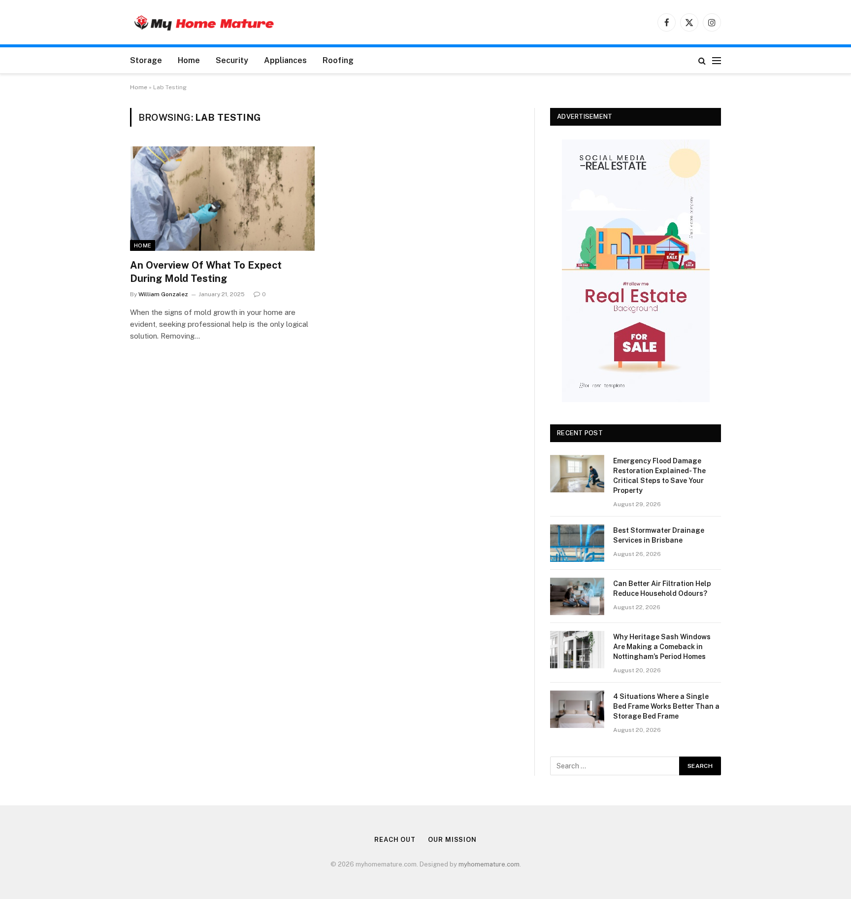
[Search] (702, 60)
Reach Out (395, 839)
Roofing (338, 60)
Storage (146, 60)
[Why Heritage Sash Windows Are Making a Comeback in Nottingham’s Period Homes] (577, 649)
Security (232, 60)
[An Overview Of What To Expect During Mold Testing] (222, 198)
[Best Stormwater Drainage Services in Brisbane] (577, 543)
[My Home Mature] (203, 22)
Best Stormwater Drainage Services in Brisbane (658, 535)
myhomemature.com (489, 864)
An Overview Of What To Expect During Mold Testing (206, 271)
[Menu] (716, 60)
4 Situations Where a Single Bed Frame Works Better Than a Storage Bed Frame (666, 706)
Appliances (285, 60)
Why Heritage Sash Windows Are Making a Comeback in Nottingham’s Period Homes (662, 646)
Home (189, 60)
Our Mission (452, 839)
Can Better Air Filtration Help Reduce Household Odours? (662, 588)
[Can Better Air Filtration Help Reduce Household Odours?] (577, 596)
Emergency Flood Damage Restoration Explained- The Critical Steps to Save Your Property (659, 475)
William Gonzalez (163, 294)
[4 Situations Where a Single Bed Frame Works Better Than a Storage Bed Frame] (577, 709)
